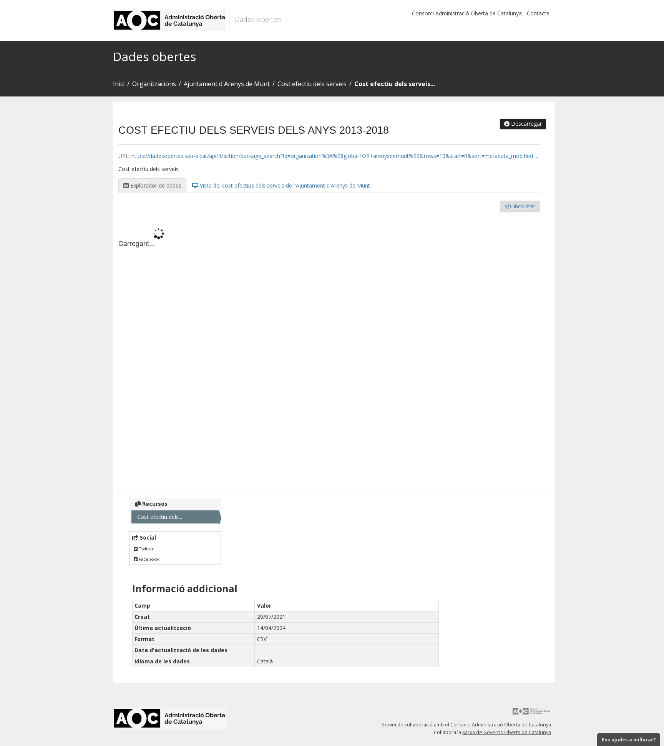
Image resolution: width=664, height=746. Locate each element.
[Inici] (171, 20)
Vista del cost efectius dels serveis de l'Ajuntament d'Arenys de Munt (284, 185)
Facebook (148, 559)
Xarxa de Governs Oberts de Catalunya (506, 732)
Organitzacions (154, 84)
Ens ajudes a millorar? (629, 739)
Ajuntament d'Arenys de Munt (227, 84)
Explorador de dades (155, 185)
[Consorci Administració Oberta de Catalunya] (531, 714)
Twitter (146, 549)
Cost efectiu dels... (159, 516)
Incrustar (523, 206)
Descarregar (526, 123)
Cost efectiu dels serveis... (394, 84)
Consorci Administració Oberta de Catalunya (467, 13)
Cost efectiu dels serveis (312, 84)
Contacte (538, 13)
